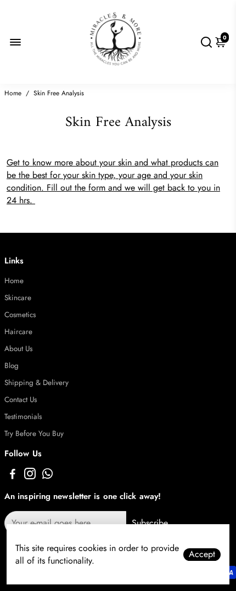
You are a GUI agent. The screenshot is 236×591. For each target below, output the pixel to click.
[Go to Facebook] (13, 475)
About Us (18, 348)
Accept (202, 554)
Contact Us (20, 399)
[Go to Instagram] (30, 475)
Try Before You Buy (34, 433)
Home (12, 93)
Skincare (17, 297)
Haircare (18, 331)
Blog (11, 365)
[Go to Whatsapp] (47, 475)
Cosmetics (20, 314)
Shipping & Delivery (36, 382)
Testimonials (23, 416)
